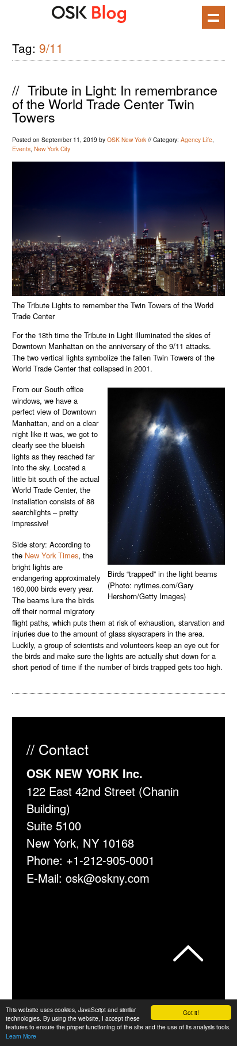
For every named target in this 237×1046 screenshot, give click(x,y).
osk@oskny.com (108, 877)
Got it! (191, 1012)
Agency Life (196, 139)
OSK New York (126, 139)
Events (21, 148)
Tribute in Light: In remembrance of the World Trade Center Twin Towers (114, 103)
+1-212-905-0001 (110, 860)
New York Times (51, 555)
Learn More (21, 1036)
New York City (52, 148)
